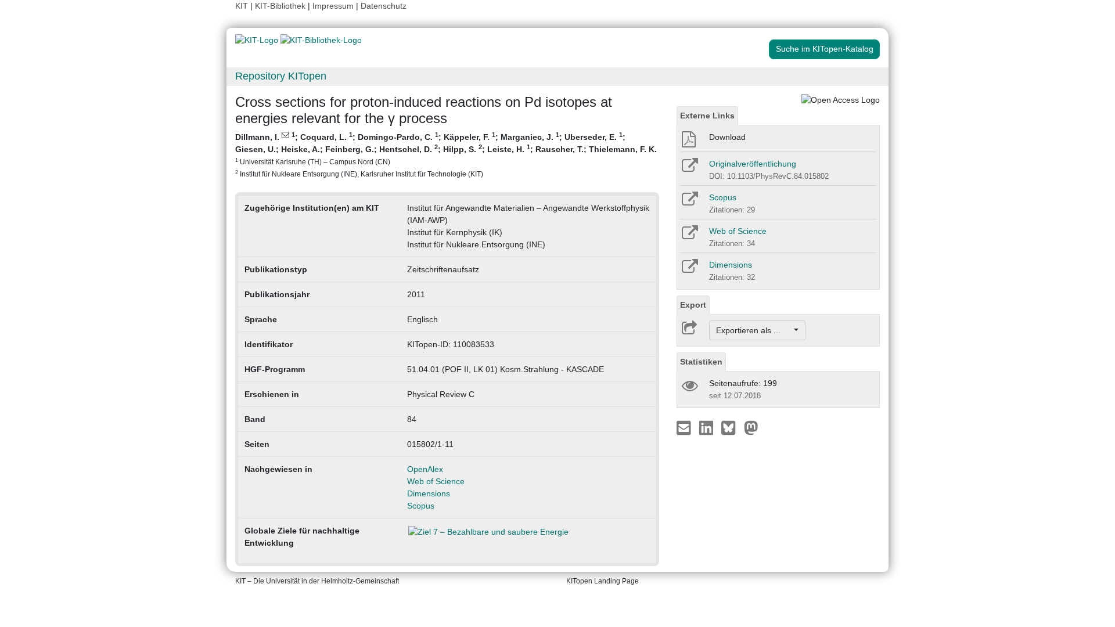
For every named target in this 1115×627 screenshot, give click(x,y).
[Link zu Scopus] (689, 202)
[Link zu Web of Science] (689, 236)
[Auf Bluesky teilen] (731, 427)
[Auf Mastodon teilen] (751, 427)
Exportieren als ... (754, 330)
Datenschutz (384, 5)
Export (693, 304)
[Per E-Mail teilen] (685, 427)
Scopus (420, 505)
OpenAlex (425, 469)
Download (727, 137)
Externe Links (707, 115)
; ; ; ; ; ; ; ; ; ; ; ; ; (446, 154)
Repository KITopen (280, 76)
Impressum (333, 5)
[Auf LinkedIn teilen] (707, 427)
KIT (241, 5)
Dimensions (428, 493)
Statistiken (701, 361)
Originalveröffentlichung (752, 163)
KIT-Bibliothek (281, 5)
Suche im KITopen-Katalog (824, 48)
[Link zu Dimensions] (689, 270)
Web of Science (436, 481)
